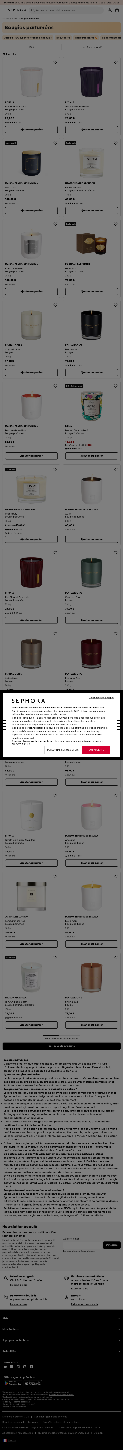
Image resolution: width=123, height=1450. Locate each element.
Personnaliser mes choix (62, 750)
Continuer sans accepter (101, 697)
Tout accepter (96, 750)
